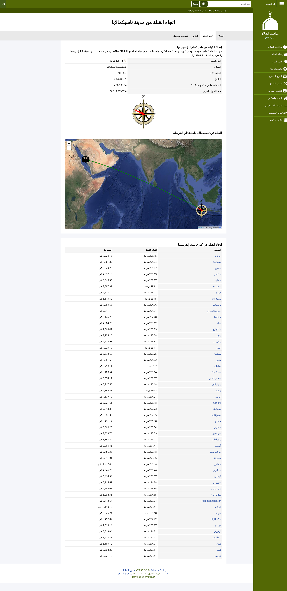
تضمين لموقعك (180, 35)
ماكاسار (217, 317)
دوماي (218, 525)
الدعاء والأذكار (276, 98)
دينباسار (217, 353)
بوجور (218, 335)
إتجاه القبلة (277, 54)
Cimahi (217, 402)
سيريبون (217, 482)
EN (3, 4)
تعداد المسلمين (275, 112)
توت (219, 549)
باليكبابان (216, 384)
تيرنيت (218, 556)
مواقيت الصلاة (275, 47)
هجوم (218, 390)
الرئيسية (270, 4)
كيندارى (217, 476)
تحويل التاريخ (276, 83)
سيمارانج (216, 298)
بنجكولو (217, 470)
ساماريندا (216, 366)
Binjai (218, 513)
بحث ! (195, 4)
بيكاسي (217, 274)
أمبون (218, 445)
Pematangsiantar (211, 500)
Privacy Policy (158, 570)
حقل (218, 347)
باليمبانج (217, 304)
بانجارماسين (215, 378)
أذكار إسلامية (276, 120)
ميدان (218, 280)
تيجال (218, 543)
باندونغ (218, 268)
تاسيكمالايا (216, 372)
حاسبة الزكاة (276, 69)
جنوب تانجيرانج (213, 311)
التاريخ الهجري (276, 76)
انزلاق (218, 507)
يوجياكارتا (216, 439)
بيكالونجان (216, 494)
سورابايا (217, 262)
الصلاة (221, 35)
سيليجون (216, 433)
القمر (195, 35)
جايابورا (217, 464)
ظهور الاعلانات (128, 570)
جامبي (218, 396)
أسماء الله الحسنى (273, 105)
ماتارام (217, 427)
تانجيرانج (217, 286)
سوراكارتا (216, 415)
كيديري (217, 531)
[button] (202, 209)
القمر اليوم (277, 61)
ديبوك (218, 292)
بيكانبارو (217, 329)
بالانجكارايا (216, 519)
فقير (218, 360)
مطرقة (217, 458)
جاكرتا (218, 255)
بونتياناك (217, 409)
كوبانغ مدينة (215, 451)
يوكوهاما (217, 341)
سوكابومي (216, 488)
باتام (219, 323)
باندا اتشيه (216, 537)
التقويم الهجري (275, 90)
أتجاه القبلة (208, 35)
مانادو (218, 421)
